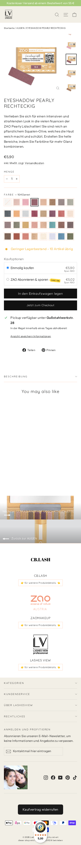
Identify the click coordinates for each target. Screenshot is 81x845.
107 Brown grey (61, 202)
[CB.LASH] (40, 560)
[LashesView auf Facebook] (53, 777)
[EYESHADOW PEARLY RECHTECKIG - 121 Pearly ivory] (23, 473)
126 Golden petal (43, 225)
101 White (7, 202)
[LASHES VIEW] (40, 644)
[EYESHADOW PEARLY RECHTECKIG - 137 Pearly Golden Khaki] (45, 476)
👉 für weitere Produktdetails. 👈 (40, 582)
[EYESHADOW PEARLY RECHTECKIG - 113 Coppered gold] (45, 469)
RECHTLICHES (14, 716)
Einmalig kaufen (22, 268)
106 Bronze (52, 202)
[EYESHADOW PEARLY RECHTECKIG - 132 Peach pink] (23, 476)
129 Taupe (70, 225)
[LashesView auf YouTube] (60, 777)
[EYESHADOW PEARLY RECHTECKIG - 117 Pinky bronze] (10, 473)
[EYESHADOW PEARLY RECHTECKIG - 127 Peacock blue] (49, 473)
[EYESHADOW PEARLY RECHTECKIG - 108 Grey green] (36, 469)
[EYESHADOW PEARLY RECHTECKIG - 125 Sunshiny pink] (40, 473)
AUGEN (20, 28)
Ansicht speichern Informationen (30, 336)
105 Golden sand (43, 202)
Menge (9, 171)
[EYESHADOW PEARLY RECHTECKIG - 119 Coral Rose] (19, 473)
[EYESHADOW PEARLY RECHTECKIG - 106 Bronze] (27, 469)
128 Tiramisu (61, 225)
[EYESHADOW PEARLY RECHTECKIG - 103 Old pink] (14, 469)
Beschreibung (16, 376)
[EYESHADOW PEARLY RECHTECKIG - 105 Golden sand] (23, 469)
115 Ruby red (34, 213)
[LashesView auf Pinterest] (67, 777)
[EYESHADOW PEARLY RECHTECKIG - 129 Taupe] (10, 476)
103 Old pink (25, 202)
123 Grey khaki (16, 225)
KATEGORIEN (14, 682)
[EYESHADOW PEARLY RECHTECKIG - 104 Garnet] (19, 469)
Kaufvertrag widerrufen (40, 809)
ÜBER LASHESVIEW (18, 705)
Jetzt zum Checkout (40, 305)
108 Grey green (70, 202)
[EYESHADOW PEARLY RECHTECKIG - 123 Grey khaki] (32, 473)
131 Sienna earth (16, 236)
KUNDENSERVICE (17, 694)
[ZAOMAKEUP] (40, 602)
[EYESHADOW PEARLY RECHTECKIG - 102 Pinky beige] (10, 469)
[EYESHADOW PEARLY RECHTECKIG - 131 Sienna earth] (19, 476)
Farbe (17, 194)
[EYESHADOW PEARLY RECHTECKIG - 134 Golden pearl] (32, 476)
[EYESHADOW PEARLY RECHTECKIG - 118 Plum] (14, 473)
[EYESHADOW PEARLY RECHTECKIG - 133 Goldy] (27, 476)
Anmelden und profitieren (27, 729)
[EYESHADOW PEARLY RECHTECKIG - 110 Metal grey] (40, 469)
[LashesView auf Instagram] (46, 777)
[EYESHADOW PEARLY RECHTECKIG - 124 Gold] (36, 473)
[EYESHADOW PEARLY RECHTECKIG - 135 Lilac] (36, 476)
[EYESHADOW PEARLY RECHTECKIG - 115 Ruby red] (6, 473)
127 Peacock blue (52, 225)
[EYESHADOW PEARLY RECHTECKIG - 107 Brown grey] (32, 469)
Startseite (9, 28)
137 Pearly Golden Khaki (70, 236)
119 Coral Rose (61, 213)
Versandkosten (34, 163)
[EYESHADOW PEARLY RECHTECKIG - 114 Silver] (49, 469)
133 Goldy (34, 236)
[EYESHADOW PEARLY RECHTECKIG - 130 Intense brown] (14, 476)
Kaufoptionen (14, 259)
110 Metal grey (7, 213)
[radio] (7, 268)
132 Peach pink (25, 236)
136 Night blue (61, 236)
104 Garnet (34, 202)
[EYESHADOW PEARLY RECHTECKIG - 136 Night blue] (40, 476)
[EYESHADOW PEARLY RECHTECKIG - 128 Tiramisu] (6, 476)
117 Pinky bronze (43, 213)
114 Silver (25, 213)
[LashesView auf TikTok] (75, 777)
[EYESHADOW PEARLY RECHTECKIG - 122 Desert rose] (27, 473)
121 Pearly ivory (70, 213)
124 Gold (25, 225)
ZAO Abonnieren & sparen (35, 280)
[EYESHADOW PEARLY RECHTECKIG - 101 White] (6, 469)
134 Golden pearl (43, 236)
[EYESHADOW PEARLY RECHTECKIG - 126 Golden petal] (45, 473)
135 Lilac (52, 236)
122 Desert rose (7, 225)
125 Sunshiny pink (34, 225)
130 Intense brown (7, 236)
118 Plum (52, 213)
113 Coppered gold (16, 213)
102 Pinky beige (16, 202)
